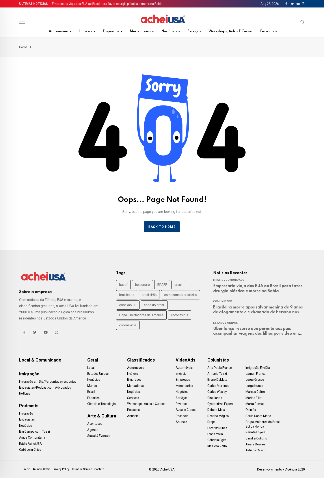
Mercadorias (140, 31)
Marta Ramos (255, 404)
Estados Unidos (225, 322)
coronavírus (127, 325)
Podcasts (29, 405)
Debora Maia (216, 410)
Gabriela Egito (217, 440)
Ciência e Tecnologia (101, 404)
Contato (99, 469)
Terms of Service (82, 469)
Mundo (92, 386)
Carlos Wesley (217, 391)
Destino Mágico (218, 416)
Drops (211, 422)
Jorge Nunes (254, 386)
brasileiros (126, 295)
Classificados (141, 360)
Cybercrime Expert (220, 404)
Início (27, 469)
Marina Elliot (254, 398)
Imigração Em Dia (258, 367)
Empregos (111, 31)
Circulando (214, 398)
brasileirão (149, 295)
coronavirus (179, 315)
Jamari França (256, 373)
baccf (123, 285)
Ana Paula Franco (219, 367)
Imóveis (85, 31)
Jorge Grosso (255, 379)
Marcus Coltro (255, 391)
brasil (178, 285)
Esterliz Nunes (217, 428)
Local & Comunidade (40, 360)
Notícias (24, 393)
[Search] (302, 22)
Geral (92, 360)
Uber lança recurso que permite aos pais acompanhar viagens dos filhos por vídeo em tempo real (256, 334)
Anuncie (133, 416)
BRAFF (162, 285)
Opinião (251, 410)
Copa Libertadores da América (141, 315)
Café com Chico (30, 449)
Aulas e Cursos (186, 410)
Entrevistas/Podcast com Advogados (45, 387)
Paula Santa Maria (258, 416)
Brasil (218, 279)
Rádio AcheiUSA (30, 443)
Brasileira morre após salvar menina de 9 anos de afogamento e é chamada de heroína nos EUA (258, 312)
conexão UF (127, 305)
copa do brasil (154, 305)
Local (91, 367)
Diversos (182, 404)
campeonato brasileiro (180, 295)
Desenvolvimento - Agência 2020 (281, 469)
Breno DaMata (217, 379)
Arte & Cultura (101, 416)
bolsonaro (142, 285)
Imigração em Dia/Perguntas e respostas (47, 381)
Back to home (161, 227)
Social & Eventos (98, 435)
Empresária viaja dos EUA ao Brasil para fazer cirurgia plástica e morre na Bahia (107, 4)
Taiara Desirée (256, 444)
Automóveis (59, 31)
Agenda (92, 430)
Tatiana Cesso (255, 450)
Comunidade (235, 279)
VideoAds (186, 360)
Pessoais (267, 31)
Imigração (29, 373)
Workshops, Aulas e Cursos (231, 31)
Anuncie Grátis (41, 469)
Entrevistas (27, 419)
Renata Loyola (255, 432)
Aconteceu (94, 423)
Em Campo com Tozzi (34, 431)
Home (23, 47)
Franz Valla (215, 434)
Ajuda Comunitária (32, 437)
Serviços (194, 31)
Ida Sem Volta (217, 446)
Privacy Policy (61, 469)
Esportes (93, 398)
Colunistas (218, 360)
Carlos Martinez (218, 386)
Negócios (169, 31)
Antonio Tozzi (217, 373)
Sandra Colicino (256, 438)
